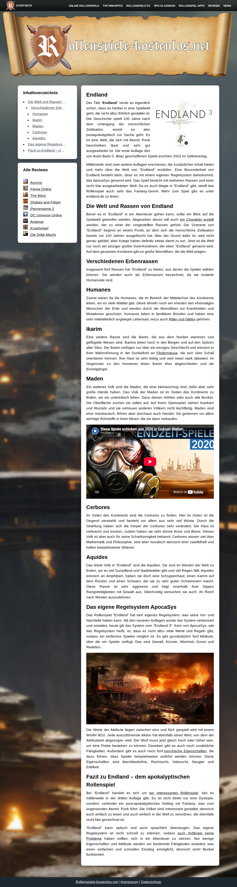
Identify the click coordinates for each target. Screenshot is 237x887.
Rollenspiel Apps (191, 5)
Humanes (40, 114)
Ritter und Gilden (182, 319)
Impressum (129, 882)
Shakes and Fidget (45, 202)
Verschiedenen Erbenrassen (53, 108)
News (227, 5)
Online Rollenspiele (84, 5)
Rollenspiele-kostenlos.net (97, 882)
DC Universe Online (46, 215)
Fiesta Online (40, 189)
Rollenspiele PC (138, 5)
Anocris (36, 183)
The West (38, 196)
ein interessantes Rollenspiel (173, 793)
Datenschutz (151, 882)
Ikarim (37, 120)
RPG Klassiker (164, 5)
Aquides (39, 138)
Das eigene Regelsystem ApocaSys (56, 144)
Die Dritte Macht (43, 235)
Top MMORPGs (113, 5)
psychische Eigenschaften (185, 751)
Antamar (37, 222)
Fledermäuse (167, 353)
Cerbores (39, 132)
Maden (38, 126)
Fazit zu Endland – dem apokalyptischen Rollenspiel (69, 150)
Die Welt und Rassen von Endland (55, 102)
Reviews (214, 5)
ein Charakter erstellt (197, 219)
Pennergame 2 (42, 209)
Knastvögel (39, 228)
